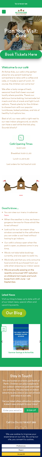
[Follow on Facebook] (17, 428)
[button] (4, 12)
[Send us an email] (25, 428)
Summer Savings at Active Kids (21, 353)
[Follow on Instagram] (21, 428)
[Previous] (2, 342)
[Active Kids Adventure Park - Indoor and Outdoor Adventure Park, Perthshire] (21, 12)
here (6, 215)
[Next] (39, 342)
